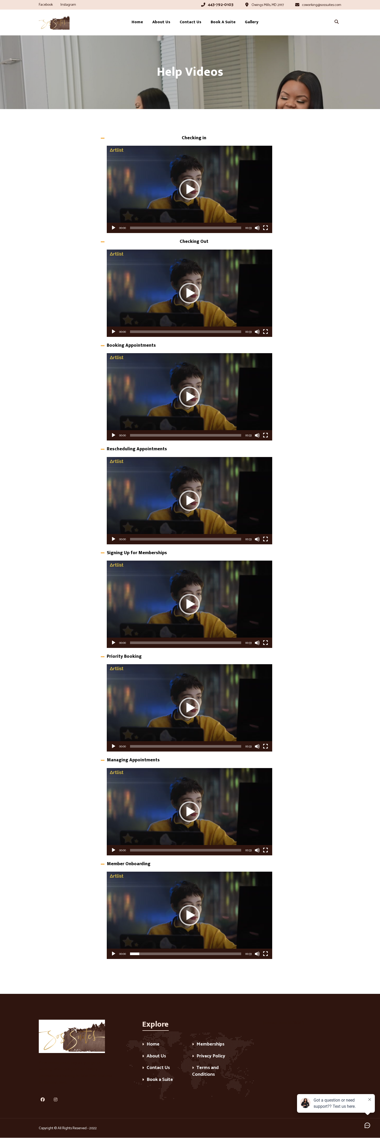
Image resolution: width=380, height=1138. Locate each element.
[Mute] (257, 227)
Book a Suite (160, 1080)
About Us (156, 1056)
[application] (189, 189)
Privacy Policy (210, 1056)
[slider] (185, 228)
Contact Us (158, 1068)
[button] (189, 189)
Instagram (68, 5)
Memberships (210, 1044)
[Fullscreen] (265, 227)
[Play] (113, 227)
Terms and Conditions (205, 1071)
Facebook (46, 5)
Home (153, 1044)
